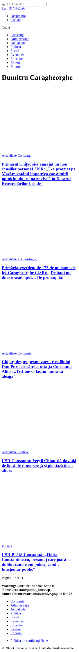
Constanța (17, 35)
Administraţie (20, 39)
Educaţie (17, 59)
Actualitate (18, 43)
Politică (16, 47)
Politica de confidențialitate (29, 640)
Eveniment (18, 55)
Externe (16, 63)
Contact (16, 20)
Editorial (16, 67)
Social (15, 51)
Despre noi (18, 16)
